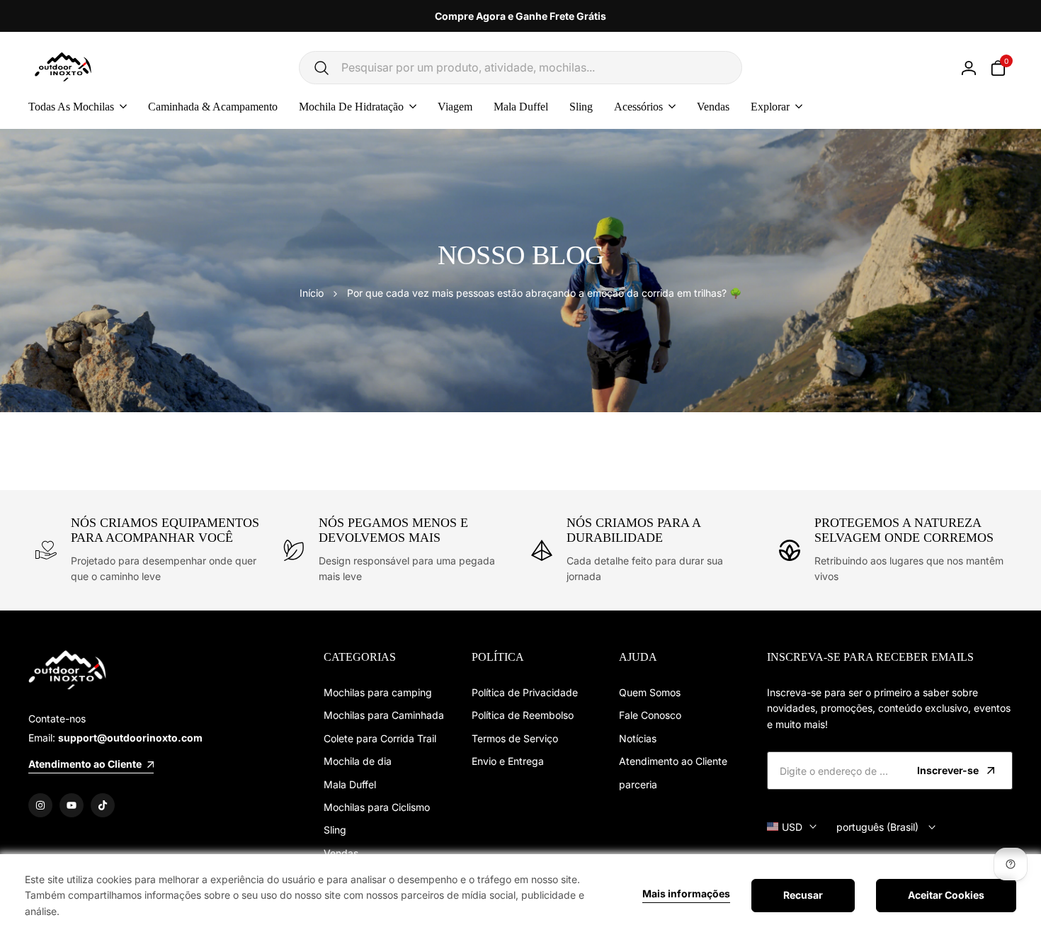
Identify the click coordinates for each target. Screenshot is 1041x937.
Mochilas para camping (378, 692)
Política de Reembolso (523, 715)
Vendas (341, 853)
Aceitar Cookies (946, 895)
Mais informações (686, 893)
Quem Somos (650, 692)
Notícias (637, 738)
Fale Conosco (650, 715)
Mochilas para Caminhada (384, 715)
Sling (335, 830)
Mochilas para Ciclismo (377, 807)
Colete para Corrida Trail (380, 738)
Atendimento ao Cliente (673, 761)
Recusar (803, 895)
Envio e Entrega (508, 761)
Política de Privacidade (525, 692)
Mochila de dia (358, 761)
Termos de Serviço (515, 738)
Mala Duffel (350, 784)
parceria (638, 784)
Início (312, 293)
